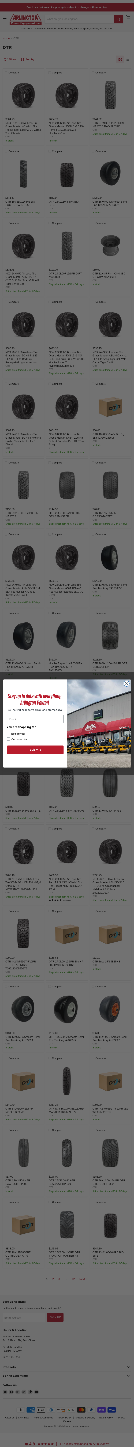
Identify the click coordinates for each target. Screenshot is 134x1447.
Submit (35, 750)
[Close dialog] (126, 684)
